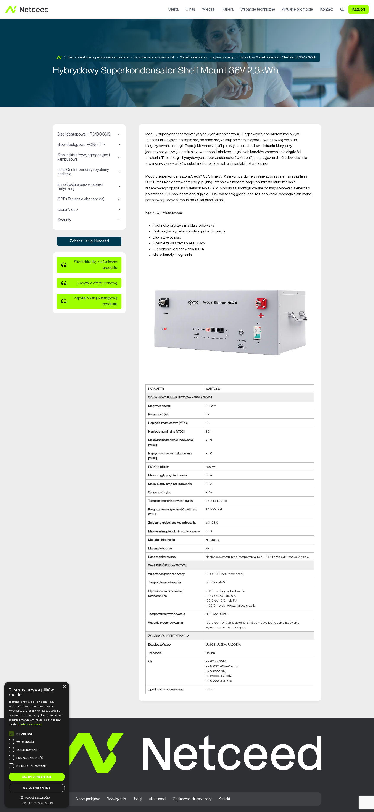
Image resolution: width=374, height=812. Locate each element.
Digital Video (89, 209)
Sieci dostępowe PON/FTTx (89, 144)
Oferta (173, 9)
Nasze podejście (88, 799)
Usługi (137, 799)
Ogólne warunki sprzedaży (192, 799)
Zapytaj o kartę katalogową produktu (95, 301)
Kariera (228, 9)
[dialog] (36, 745)
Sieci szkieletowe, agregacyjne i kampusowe (89, 157)
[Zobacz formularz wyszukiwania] (342, 9)
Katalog (358, 9)
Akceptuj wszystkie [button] (36, 776)
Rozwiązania (116, 799)
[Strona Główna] (59, 57)
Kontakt (326, 9)
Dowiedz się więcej (29, 724)
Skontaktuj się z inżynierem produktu (95, 265)
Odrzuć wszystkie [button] (36, 788)
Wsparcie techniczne (257, 9)
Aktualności (157, 799)
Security (89, 220)
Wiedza (208, 9)
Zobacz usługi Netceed (89, 241)
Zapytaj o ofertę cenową (97, 283)
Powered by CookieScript (37, 803)
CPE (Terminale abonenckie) (89, 199)
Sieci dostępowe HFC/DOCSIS (89, 134)
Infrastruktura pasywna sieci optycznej (89, 186)
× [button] (64, 686)
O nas (190, 9)
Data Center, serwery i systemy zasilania (89, 171)
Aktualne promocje (297, 9)
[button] (37, 797)
